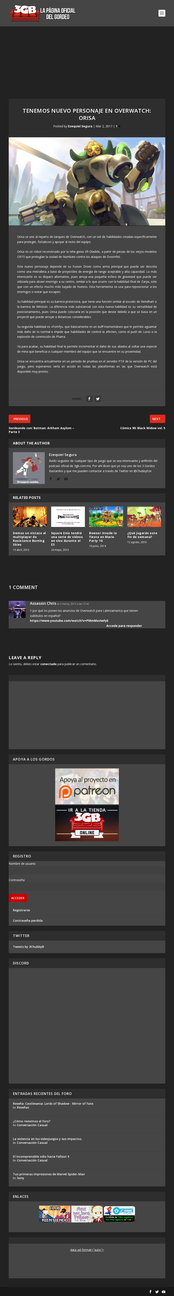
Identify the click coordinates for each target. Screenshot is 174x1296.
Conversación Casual (32, 1125)
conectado (48, 664)
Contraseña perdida (28, 920)
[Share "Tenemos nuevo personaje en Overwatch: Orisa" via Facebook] (89, 399)
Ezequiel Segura (80, 126)
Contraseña (17, 880)
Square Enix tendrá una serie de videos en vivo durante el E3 (67, 539)
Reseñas (23, 1107)
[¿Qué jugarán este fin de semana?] (144, 517)
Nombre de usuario (22, 864)
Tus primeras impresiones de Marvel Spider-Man (49, 1174)
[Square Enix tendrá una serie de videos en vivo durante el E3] (68, 517)
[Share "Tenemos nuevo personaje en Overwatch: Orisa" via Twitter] (98, 399)
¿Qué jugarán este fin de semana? (142, 535)
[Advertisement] (87, 58)
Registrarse (21, 910)
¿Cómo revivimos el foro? (31, 1121)
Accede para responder (124, 626)
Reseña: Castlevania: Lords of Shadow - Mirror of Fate (53, 1104)
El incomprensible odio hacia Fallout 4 (41, 1156)
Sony (20, 1178)
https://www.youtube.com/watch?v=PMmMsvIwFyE (69, 621)
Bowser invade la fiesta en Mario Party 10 (103, 537)
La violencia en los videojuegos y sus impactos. (47, 1139)
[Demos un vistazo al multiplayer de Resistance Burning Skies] (30, 517)
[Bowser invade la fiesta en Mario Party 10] (106, 517)
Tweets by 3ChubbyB (28, 947)
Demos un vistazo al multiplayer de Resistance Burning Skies (29, 539)
